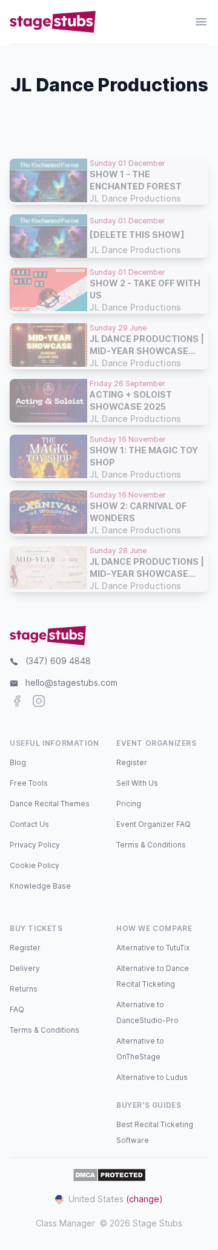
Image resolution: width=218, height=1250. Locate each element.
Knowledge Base (40, 885)
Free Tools (29, 783)
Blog (18, 762)
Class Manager (65, 1223)
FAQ (17, 1009)
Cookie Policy (34, 865)
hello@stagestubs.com (71, 682)
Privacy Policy (35, 844)
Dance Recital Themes (50, 803)
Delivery (25, 968)
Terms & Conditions (151, 844)
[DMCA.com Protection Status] (109, 1175)
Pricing (128, 803)
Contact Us (29, 824)
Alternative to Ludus (152, 1077)
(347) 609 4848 (58, 661)
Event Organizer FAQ (153, 824)
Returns (24, 988)
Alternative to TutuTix (153, 947)
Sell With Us (137, 783)
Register (131, 762)
